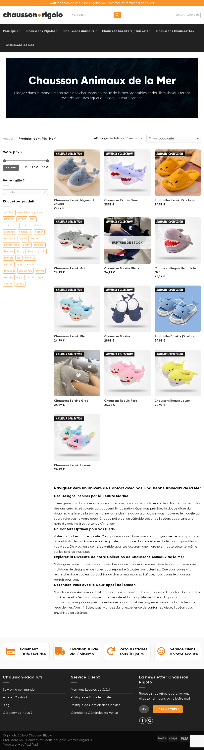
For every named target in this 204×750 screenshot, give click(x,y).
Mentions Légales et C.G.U (90, 689)
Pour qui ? (10, 31)
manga (8, 257)
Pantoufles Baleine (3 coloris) (175, 336)
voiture (20, 283)
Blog (6, 705)
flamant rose (11, 244)
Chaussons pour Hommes (21, 740)
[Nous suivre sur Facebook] (142, 720)
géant (26, 244)
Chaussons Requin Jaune (172, 400)
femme (23, 238)
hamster (39, 244)
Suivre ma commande (19, 689)
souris (30, 277)
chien (25, 225)
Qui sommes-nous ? (17, 713)
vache (8, 283)
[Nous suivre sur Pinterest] (149, 720)
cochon (37, 225)
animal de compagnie (30, 212)
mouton (8, 264)
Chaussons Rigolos (41, 31)
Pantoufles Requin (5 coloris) (175, 200)
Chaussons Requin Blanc (121, 200)
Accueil (8, 138)
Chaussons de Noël (20, 45)
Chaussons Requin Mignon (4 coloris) (74, 202)
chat (32, 218)
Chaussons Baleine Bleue (121, 268)
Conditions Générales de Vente (94, 713)
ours (19, 264)
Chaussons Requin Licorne (72, 465)
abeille (8, 212)
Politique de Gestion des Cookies (95, 705)
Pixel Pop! (31, 744)
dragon (39, 231)
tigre (41, 277)
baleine (9, 218)
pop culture (25, 270)
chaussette (11, 225)
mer (19, 257)
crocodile (9, 231)
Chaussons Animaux (78, 31)
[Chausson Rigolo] (33, 15)
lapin (42, 251)
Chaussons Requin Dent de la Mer (175, 270)
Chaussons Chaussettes (175, 31)
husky (20, 251)
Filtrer (11, 167)
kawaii (32, 251)
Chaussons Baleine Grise (71, 400)
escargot (9, 238)
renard (40, 270)
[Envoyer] (117, 15)
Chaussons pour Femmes (60, 740)
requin (20, 277)
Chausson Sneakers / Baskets (125, 31)
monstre (30, 257)
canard (22, 218)
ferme (35, 238)
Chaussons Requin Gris (70, 268)
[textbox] (25, 192)
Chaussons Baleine (117, 336)
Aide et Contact (15, 697)
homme (8, 251)
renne (8, 277)
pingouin (9, 270)
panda (30, 264)
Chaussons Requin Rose (120, 400)
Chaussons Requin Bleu (70, 336)
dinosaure (25, 231)
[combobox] (25, 192)
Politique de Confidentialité (91, 697)
